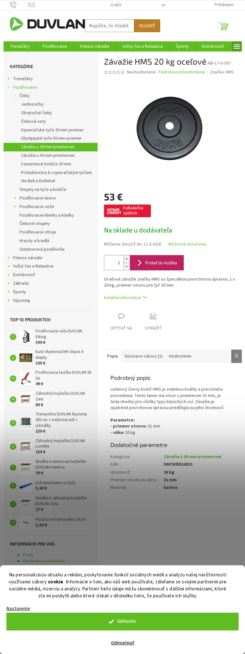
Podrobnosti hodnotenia (181, 72)
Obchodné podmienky (44, 561)
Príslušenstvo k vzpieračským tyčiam (56, 173)
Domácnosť (24, 275)
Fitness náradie (27, 258)
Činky (24, 96)
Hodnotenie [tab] (180, 356)
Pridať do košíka (161, 262)
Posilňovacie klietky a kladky (46, 215)
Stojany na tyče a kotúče (42, 189)
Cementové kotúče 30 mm (46, 164)
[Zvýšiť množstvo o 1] (126, 259)
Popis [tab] (112, 356)
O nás (116, 5)
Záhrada (21, 283)
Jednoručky (32, 104)
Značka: (222, 72)
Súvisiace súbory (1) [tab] (143, 356)
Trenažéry (23, 79)
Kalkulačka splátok (133, 210)
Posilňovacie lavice (37, 198)
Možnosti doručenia (187, 244)
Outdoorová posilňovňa (41, 249)
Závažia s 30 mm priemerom (48, 147)
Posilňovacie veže (36, 207)
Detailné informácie (122, 298)
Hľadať (147, 25)
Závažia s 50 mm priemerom (48, 155)
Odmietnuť (122, 643)
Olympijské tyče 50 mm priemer (51, 138)
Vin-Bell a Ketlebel (38, 181)
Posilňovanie (25, 87)
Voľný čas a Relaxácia (33, 266)
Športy (19, 292)
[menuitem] (20, 46)
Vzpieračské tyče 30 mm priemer (52, 130)
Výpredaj (21, 300)
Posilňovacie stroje (37, 232)
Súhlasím (126, 621)
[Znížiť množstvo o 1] (126, 266)
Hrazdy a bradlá (34, 241)
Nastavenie (18, 608)
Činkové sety (33, 121)
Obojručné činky (36, 113)
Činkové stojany (34, 223)
